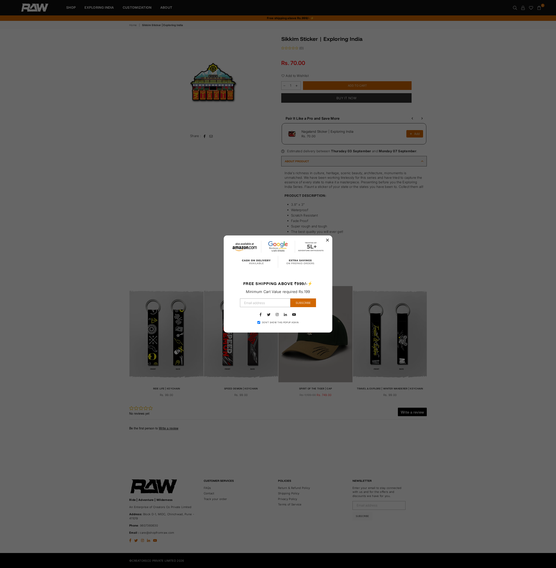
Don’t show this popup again (280, 322)
